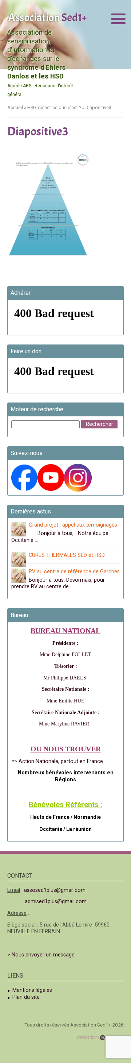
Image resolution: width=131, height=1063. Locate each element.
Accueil (15, 107)
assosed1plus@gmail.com (55, 890)
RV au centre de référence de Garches (74, 572)
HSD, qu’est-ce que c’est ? (54, 107)
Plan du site (26, 997)
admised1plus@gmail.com (56, 901)
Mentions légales (32, 990)
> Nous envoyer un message (41, 955)
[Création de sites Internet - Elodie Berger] (100, 1037)
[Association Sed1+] (47, 17)
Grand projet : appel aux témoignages (73, 525)
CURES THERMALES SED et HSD (67, 555)
